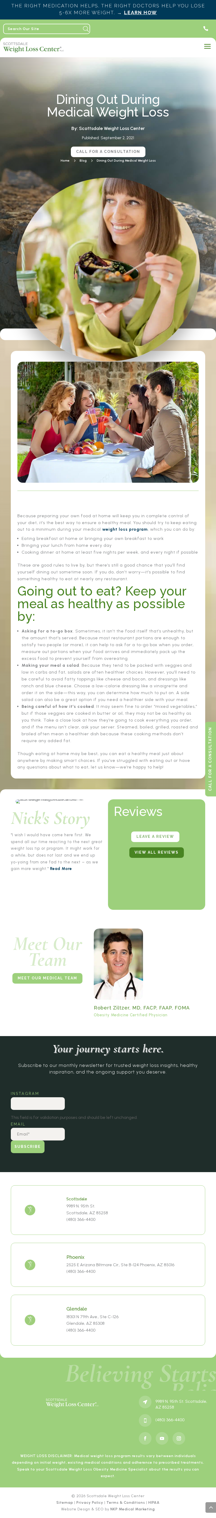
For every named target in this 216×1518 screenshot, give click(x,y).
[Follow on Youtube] (162, 1438)
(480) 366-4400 (80, 1219)
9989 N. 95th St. (80, 1205)
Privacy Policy (89, 1502)
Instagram (25, 1093)
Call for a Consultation (108, 151)
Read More (61, 868)
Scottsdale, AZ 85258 (87, 1212)
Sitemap (64, 1502)
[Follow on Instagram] (179, 1438)
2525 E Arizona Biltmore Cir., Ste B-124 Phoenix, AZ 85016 (120, 1264)
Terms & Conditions (125, 1502)
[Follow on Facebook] (145, 1438)
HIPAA (154, 1502)
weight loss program (125, 529)
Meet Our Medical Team (47, 978)
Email (19, 1124)
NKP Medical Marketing (132, 1509)
